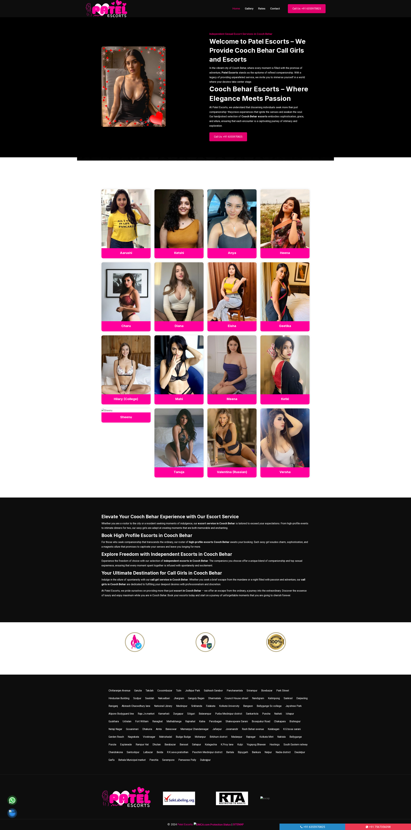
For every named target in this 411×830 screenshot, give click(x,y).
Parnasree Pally (187, 759)
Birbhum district (218, 736)
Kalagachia (211, 744)
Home (236, 8)
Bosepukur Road (261, 721)
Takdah (149, 690)
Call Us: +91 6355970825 (307, 8)
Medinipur (181, 706)
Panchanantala (235, 690)
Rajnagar (251, 736)
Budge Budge (183, 736)
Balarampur (205, 713)
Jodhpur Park (192, 690)
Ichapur (290, 713)
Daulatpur (299, 752)
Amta (159, 729)
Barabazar (170, 744)
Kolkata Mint (266, 736)
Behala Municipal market (132, 759)
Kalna (202, 721)
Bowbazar (266, 690)
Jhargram (179, 698)
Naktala (281, 736)
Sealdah (149, 698)
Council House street (236, 698)
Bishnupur (295, 721)
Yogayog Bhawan (256, 744)
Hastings (275, 744)
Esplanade (126, 744)
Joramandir (232, 729)
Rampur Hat (142, 744)
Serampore (168, 759)
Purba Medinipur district (228, 713)
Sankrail (288, 698)
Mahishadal (165, 736)
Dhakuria (147, 729)
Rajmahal (190, 721)
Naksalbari (164, 698)
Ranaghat (157, 721)
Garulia (138, 690)
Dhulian (157, 744)
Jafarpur (217, 729)
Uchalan (127, 721)
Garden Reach (116, 736)
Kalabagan (273, 729)
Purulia (112, 744)
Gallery (249, 8)
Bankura (256, 752)
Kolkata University (229, 706)
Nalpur (268, 752)
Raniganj (113, 706)
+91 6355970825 (314, 827)
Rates (261, 8)
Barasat (184, 744)
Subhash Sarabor (213, 690)
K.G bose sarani (292, 729)
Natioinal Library (163, 706)
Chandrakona (116, 752)
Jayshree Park (293, 706)
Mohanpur (200, 736)
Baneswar (171, 729)
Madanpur (236, 736)
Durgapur (178, 713)
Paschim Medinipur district (207, 752)
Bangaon (248, 706)
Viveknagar (149, 736)
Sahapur (196, 744)
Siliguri (191, 713)
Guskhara (114, 721)
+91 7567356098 (379, 827)
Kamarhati (163, 713)
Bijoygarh (243, 752)
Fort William (142, 721)
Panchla (153, 759)
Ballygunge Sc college (269, 706)
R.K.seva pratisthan (177, 752)
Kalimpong (274, 698)
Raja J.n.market (146, 713)
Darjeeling (302, 698)
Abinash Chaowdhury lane (136, 706)
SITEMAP (238, 824)
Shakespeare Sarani (237, 721)
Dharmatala (214, 698)
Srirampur (252, 690)
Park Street (282, 690)
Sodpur (137, 698)
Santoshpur (133, 752)
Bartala (230, 752)
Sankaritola (252, 713)
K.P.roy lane (227, 744)
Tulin (178, 690)
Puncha (266, 713)
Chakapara (280, 721)
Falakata (210, 706)
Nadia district (283, 752)
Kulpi (240, 744)
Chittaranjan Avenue (119, 690)
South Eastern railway (296, 744)
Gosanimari (132, 729)
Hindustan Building (119, 698)
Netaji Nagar (115, 729)
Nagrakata (133, 736)
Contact (275, 8)
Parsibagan (215, 721)
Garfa (111, 759)
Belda (160, 752)
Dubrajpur (205, 759)
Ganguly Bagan (196, 698)
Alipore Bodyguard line (121, 713)
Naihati (278, 713)
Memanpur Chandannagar (194, 729)
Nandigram (258, 698)
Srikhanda (196, 706)
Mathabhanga (173, 721)
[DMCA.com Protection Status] (212, 824)
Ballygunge (295, 736)
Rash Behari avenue (253, 729)
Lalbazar (148, 752)
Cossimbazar (164, 690)
